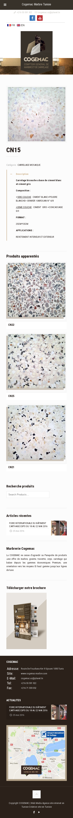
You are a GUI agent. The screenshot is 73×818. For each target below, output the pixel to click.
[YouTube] (39, 812)
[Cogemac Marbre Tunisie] (36, 43)
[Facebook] (34, 812)
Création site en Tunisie (40, 806)
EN (22, 25)
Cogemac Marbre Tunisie (36, 4)
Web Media (36, 803)
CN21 (11, 467)
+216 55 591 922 (24, 12)
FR (13, 25)
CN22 (11, 324)
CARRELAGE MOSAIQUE (29, 165)
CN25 (11, 396)
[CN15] (36, 115)
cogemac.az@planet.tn (49, 12)
